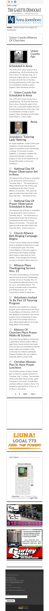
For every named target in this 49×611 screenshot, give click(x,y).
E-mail (7, 594)
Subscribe (15, 496)
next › (25, 394)
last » (33, 394)
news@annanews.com (15, 582)
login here (33, 498)
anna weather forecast (24, 426)
